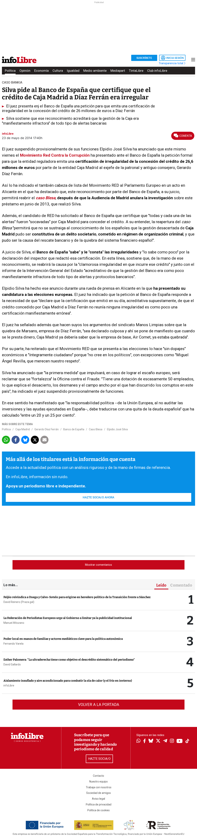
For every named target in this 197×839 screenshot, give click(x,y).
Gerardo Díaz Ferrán (46, 429)
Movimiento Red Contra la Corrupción (55, 155)
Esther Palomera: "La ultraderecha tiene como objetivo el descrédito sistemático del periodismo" (69, 659)
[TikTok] (187, 741)
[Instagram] (172, 741)
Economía (41, 71)
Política (10, 71)
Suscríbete (144, 58)
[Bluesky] (151, 741)
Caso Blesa (95, 429)
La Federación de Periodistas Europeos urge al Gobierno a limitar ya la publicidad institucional (67, 618)
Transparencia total (171, 63)
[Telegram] (165, 741)
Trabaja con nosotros (98, 787)
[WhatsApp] (138, 741)
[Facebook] (144, 741)
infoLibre (8, 685)
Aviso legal (98, 798)
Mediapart (117, 71)
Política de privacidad (98, 804)
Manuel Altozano (13, 622)
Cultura (58, 71)
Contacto (98, 775)
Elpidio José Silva (117, 429)
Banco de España (73, 429)
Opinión (24, 71)
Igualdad (73, 71)
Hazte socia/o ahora (98, 497)
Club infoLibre (157, 71)
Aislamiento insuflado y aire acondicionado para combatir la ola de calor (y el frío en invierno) (67, 680)
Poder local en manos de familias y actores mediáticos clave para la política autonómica (63, 639)
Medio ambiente (95, 71)
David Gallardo (12, 664)
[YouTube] (180, 741)
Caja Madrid (22, 429)
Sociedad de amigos (98, 792)
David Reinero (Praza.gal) (18, 602)
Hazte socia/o (99, 759)
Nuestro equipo (98, 781)
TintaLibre (136, 71)
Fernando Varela (13, 643)
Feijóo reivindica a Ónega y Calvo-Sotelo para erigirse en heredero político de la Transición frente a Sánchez (77, 597)
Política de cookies (98, 810)
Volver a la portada (98, 704)
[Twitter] (158, 741)
